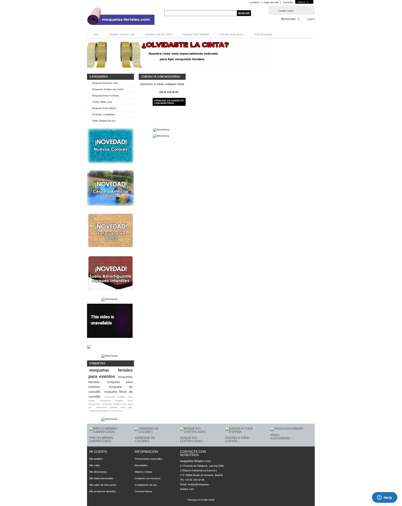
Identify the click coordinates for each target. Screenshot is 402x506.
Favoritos (288, 2)
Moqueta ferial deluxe (231, 34)
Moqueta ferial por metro (158, 34)
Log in (311, 18)
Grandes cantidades (103, 114)
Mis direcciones (98, 471)
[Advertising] (109, 299)
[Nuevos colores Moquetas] (110, 145)
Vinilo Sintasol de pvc (104, 120)
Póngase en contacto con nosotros (169, 101)
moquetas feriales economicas (105, 410)
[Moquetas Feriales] (120, 17)
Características (143, 491)
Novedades (141, 465)
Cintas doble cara (102, 101)
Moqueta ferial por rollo (121, 34)
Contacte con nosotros (148, 478)
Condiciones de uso (146, 484)
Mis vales (94, 465)
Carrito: (286, 10)
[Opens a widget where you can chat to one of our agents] (384, 498)
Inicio (96, 34)
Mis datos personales (101, 478)
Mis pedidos (96, 458)
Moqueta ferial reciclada (195, 34)
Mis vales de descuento (102, 484)
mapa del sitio (271, 2)
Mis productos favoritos (102, 491)
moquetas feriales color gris (114, 407)
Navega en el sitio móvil (201, 499)
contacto (254, 2)
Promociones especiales (148, 458)
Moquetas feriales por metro (108, 89)
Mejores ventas (143, 471)
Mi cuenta (98, 451)
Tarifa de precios (263, 34)
